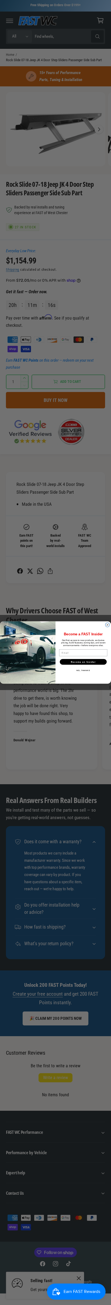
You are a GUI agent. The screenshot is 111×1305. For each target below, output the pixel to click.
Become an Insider (83, 662)
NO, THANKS (83, 670)
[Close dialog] (107, 625)
